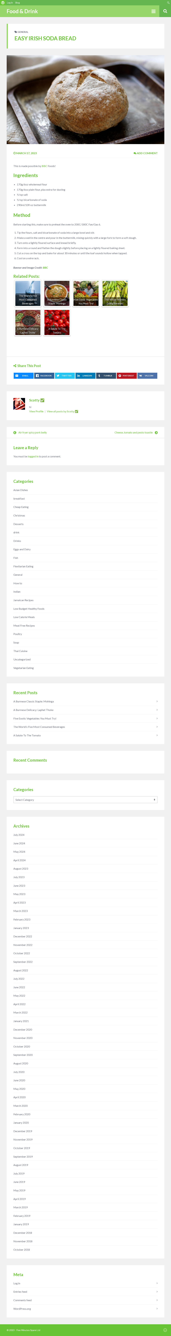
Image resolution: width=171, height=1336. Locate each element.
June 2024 (19, 843)
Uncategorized (22, 659)
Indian (16, 591)
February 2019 (21, 1215)
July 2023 (18, 877)
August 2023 (20, 868)
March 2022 (20, 1012)
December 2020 (22, 1029)
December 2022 (22, 936)
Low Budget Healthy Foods (28, 608)
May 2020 (19, 1088)
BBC (44, 166)
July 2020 (18, 1071)
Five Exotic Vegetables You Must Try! (34, 718)
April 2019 (19, 1198)
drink (16, 532)
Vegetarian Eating (23, 667)
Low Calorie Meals (24, 617)
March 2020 (20, 1105)
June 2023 (19, 885)
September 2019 (23, 1156)
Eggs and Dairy (22, 549)
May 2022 (19, 995)
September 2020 (23, 1054)
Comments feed (22, 1300)
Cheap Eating (21, 506)
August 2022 (20, 970)
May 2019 (19, 1190)
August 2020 (20, 1063)
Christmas (19, 515)
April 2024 (19, 860)
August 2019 (20, 1164)
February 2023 (21, 919)
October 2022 (21, 953)
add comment (147, 153)
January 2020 (21, 1122)
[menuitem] (3, 2)
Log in (16, 1283)
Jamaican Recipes (23, 600)
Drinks (17, 540)
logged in (33, 456)
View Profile (36, 411)
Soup (16, 642)
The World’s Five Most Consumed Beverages (39, 726)
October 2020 (21, 1046)
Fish (15, 557)
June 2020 (19, 1080)
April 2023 (19, 902)
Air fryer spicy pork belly (32, 432)
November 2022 (22, 944)
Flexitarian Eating (23, 566)
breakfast (19, 498)
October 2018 (21, 1249)
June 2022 (19, 987)
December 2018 (22, 1232)
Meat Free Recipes (24, 625)
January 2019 (21, 1224)
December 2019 (22, 1131)
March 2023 (20, 910)
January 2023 (21, 927)
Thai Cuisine (20, 651)
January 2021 (21, 1021)
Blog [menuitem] (17, 2)
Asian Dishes (20, 490)
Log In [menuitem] (10, 2)
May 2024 (19, 851)
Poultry (17, 633)
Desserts (18, 523)
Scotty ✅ (36, 400)
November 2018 (22, 1241)
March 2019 (20, 1207)
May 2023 (19, 894)
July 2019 (18, 1173)
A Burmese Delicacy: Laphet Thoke (33, 709)
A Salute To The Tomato (27, 735)
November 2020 (22, 1037)
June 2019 (19, 1181)
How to (17, 583)
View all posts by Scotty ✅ (62, 411)
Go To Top (165, 1330)
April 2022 (19, 1004)
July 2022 (18, 978)
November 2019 (22, 1139)
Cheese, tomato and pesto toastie (134, 432)
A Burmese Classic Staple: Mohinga (33, 701)
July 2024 (18, 834)
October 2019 (21, 1148)
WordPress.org (22, 1308)
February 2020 (21, 1114)
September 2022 (23, 961)
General (23, 31)
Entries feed (20, 1291)
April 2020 (19, 1097)
